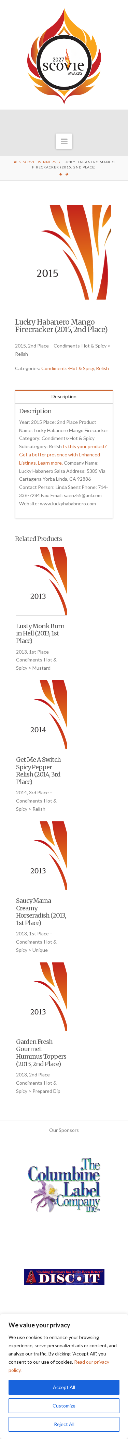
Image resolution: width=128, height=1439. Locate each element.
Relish (102, 368)
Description (64, 396)
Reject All (64, 1424)
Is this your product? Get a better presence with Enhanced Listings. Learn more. (63, 454)
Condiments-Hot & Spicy (67, 368)
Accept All (64, 1387)
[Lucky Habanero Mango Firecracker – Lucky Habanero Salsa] (64, 252)
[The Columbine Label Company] (64, 1188)
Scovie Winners (39, 162)
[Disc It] (64, 1280)
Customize (64, 1406)
